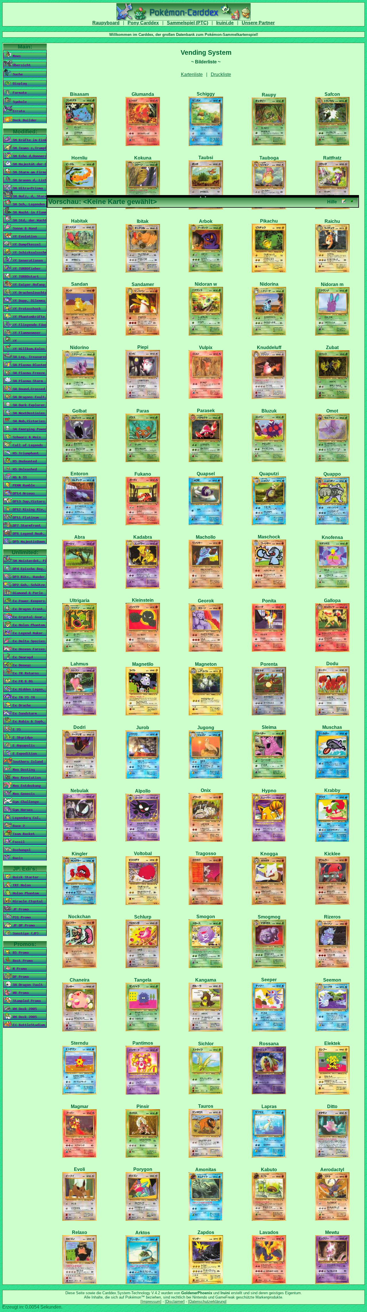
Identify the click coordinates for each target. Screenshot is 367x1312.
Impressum (151, 1301)
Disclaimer (175, 1301)
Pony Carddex (143, 22)
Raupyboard (106, 22)
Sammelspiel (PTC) (187, 22)
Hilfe (332, 201)
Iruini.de (225, 22)
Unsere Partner (258, 22)
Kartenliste (192, 74)
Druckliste (221, 74)
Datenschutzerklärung (207, 1301)
